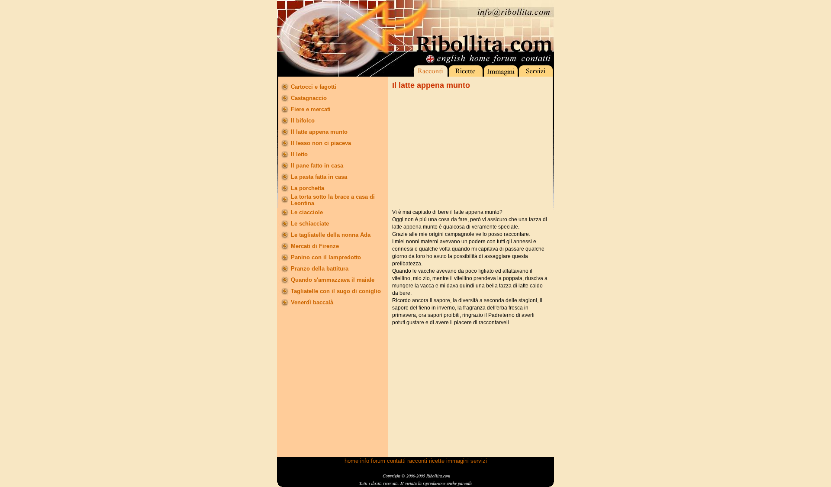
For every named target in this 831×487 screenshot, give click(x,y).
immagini (457, 461)
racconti (417, 461)
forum (378, 461)
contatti (396, 461)
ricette (436, 461)
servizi (478, 461)
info (364, 461)
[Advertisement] (457, 149)
